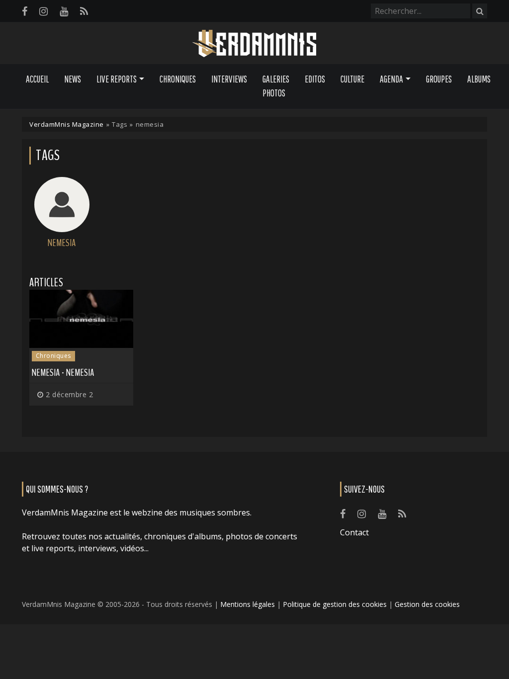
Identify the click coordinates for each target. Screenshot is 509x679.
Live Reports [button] (116, 79)
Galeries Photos (275, 86)
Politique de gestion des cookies (335, 604)
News (72, 79)
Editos (315, 79)
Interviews (229, 79)
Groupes (439, 79)
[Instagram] (43, 11)
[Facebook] (24, 11)
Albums (479, 79)
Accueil (37, 79)
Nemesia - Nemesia (63, 372)
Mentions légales (247, 604)
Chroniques (178, 79)
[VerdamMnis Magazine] (254, 43)
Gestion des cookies (427, 604)
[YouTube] (64, 11)
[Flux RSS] (84, 11)
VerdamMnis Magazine (66, 124)
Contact (354, 532)
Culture (352, 79)
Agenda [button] (391, 79)
